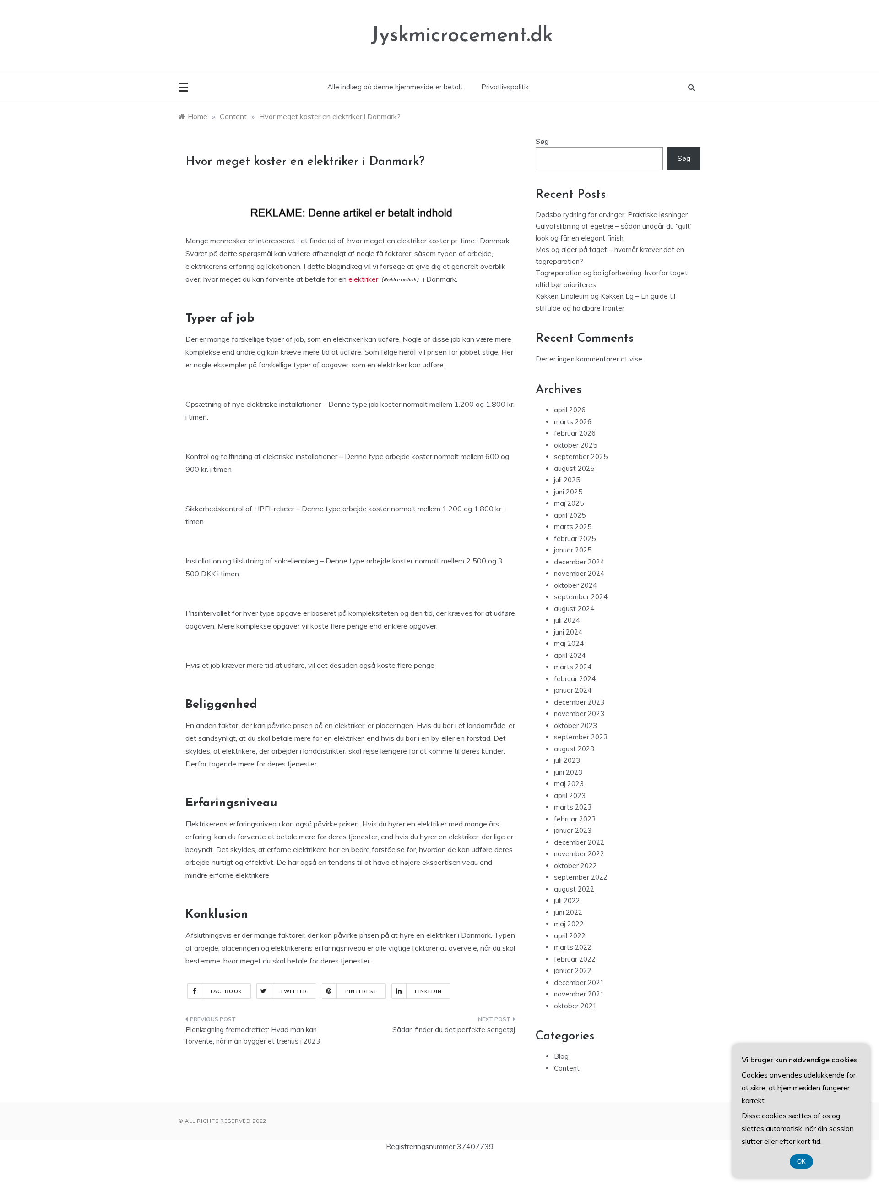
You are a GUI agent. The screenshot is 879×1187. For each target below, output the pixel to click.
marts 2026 (572, 421)
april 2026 (570, 409)
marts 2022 (572, 947)
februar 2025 (575, 538)
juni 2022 (568, 912)
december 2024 (579, 562)
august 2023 (574, 748)
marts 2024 (572, 666)
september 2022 (581, 877)
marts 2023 (572, 807)
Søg (542, 141)
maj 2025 (569, 503)
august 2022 (574, 889)
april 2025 (570, 515)
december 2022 (579, 842)
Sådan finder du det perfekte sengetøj (453, 1029)
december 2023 (579, 702)
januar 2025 (572, 550)
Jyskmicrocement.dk (462, 36)
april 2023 (570, 795)
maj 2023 (569, 783)
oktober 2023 (575, 725)
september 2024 (581, 596)
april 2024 (570, 655)
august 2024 (574, 608)
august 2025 (574, 468)
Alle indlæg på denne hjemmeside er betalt (395, 86)
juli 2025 (567, 480)
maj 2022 (569, 923)
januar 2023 (572, 830)
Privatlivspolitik (505, 86)
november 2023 (579, 713)
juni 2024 (568, 632)
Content (567, 1068)
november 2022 (579, 853)
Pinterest (361, 991)
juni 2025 (568, 491)
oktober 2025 (575, 445)
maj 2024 (569, 643)
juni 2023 (568, 772)
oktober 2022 (575, 865)
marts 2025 (572, 526)
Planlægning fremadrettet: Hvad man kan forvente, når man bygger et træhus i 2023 (252, 1035)
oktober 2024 (575, 585)
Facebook (226, 991)
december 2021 (579, 982)
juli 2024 (567, 620)
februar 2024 (575, 678)
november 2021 (579, 994)
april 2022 (570, 935)
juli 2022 (567, 900)
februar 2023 (575, 819)
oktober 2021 (575, 1005)
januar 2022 (572, 970)
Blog (561, 1056)
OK (801, 1161)
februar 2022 (575, 959)
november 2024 (579, 573)
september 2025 (581, 456)
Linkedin (428, 991)
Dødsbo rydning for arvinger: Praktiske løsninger (612, 214)
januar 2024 (572, 690)
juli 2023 (567, 760)
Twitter (294, 991)
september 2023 (581, 737)
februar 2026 (575, 433)
